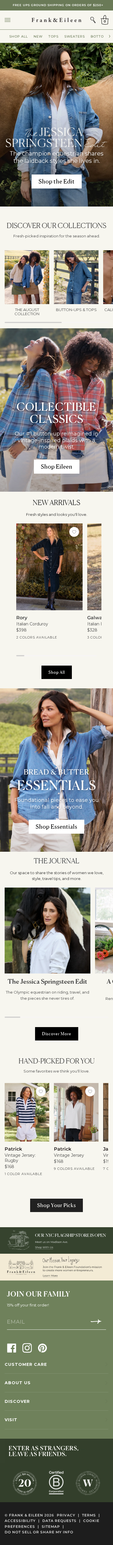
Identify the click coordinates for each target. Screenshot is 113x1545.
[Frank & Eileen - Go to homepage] (56, 20)
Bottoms (100, 36)
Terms (91, 1515)
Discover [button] (17, 1401)
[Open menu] (13, 19)
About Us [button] (18, 1382)
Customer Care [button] (26, 1364)
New (38, 36)
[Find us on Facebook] (12, 1347)
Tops (53, 36)
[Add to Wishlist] (74, 532)
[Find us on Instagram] (27, 1347)
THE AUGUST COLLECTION (58, 5)
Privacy (68, 1515)
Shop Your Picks (56, 1205)
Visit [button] (11, 1419)
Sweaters (74, 36)
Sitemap (53, 1526)
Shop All (18, 36)
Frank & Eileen (26, 1515)
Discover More (56, 1033)
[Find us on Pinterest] (42, 1347)
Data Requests (61, 1520)
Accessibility (22, 1520)
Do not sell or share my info (39, 1532)
